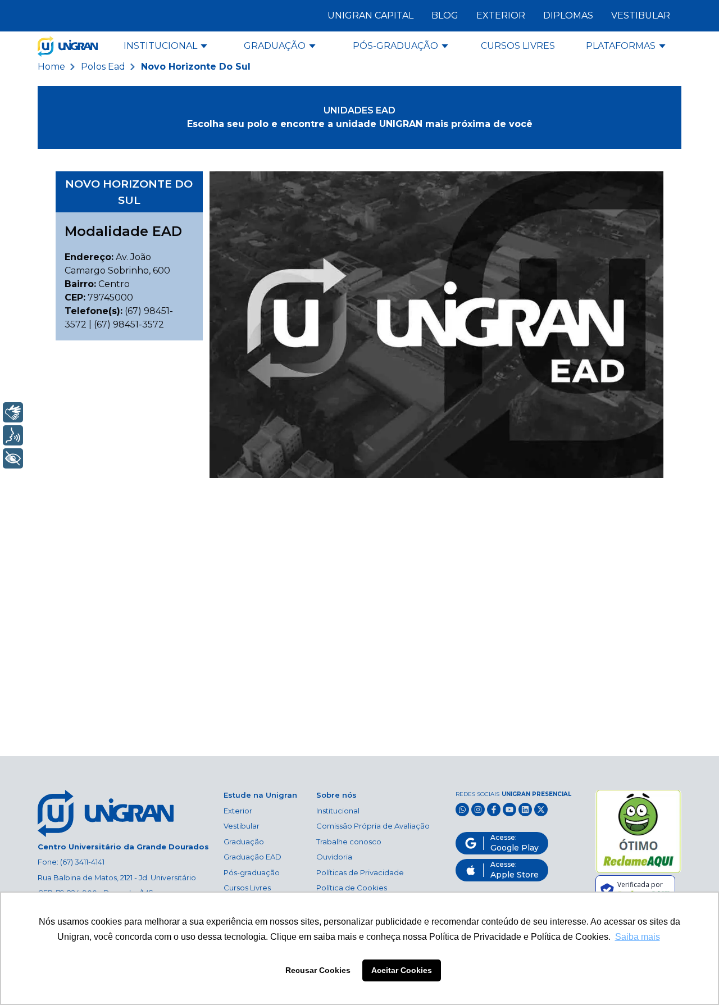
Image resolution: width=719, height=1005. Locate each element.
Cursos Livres (247, 887)
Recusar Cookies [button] (318, 970)
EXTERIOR (500, 15)
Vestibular (242, 825)
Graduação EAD (252, 856)
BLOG (444, 15)
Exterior (238, 810)
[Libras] (13, 412)
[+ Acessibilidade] (13, 458)
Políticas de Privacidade (360, 872)
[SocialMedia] (462, 809)
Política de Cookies (351, 887)
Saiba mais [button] (637, 937)
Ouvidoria (334, 856)
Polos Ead (103, 66)
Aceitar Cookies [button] (401, 970)
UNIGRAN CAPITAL (370, 15)
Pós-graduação (252, 872)
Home (51, 66)
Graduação (244, 841)
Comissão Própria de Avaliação (373, 825)
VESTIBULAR (640, 15)
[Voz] (13, 435)
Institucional (338, 810)
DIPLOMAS (568, 15)
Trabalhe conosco (348, 841)
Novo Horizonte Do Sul (196, 66)
